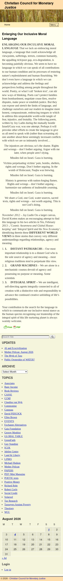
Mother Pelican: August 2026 (18, 352)
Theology (9, 508)
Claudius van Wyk (13, 402)
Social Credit (10, 493)
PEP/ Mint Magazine (14, 474)
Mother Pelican (11, 466)
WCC (7, 512)
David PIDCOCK (13, 413)
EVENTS (9, 421)
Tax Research (11, 500)
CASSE (8, 394)
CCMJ (7, 398)
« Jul (4, 558)
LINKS (8, 459)
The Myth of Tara (13, 355)
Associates (9, 383)
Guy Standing (11, 444)
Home (7, 24)
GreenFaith (9, 440)
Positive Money (12, 481)
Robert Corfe (10, 489)
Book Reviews (11, 390)
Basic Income (11, 387)
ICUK (7, 447)
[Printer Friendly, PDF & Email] (12, 327)
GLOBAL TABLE (13, 436)
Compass (8, 409)
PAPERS (8, 470)
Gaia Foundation (12, 428)
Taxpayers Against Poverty (17, 504)
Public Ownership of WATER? (19, 359)
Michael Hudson (12, 463)
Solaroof (8, 497)
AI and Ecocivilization (15, 348)
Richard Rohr (11, 485)
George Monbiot (12, 432)
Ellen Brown (10, 417)
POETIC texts (11, 478)
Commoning (10, 405)
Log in (7, 569)
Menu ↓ (54, 24)
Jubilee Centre (11, 451)
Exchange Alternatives (15, 424)
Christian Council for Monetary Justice (29, 5)
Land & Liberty (12, 455)
